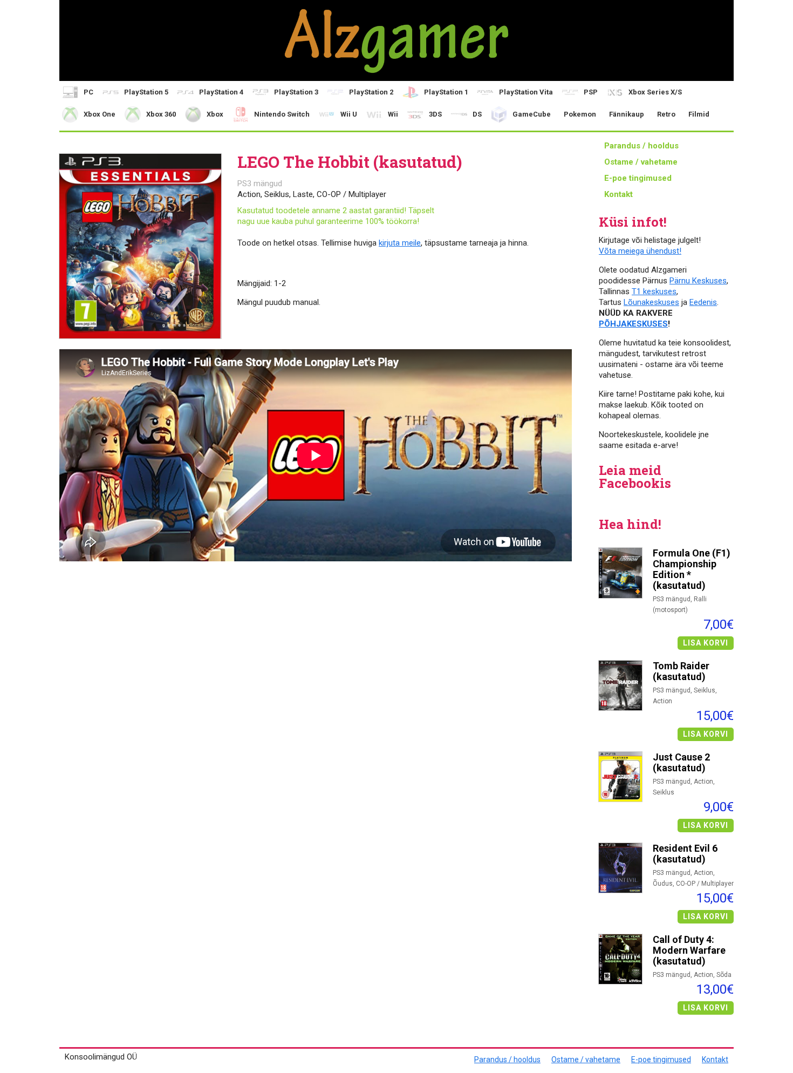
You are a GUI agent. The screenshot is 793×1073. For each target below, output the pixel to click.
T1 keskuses (654, 291)
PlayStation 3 (296, 92)
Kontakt (618, 194)
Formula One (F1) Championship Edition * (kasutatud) (691, 569)
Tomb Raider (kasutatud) (681, 671)
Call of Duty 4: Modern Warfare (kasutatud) (689, 950)
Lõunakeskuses (651, 302)
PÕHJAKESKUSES (633, 324)
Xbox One (99, 114)
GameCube (531, 114)
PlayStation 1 (446, 92)
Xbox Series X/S (655, 92)
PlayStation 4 (221, 92)
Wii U (348, 114)
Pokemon (580, 114)
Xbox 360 (161, 114)
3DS (435, 114)
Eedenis (703, 302)
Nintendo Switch (282, 114)
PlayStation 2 (371, 92)
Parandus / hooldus (641, 146)
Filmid (698, 114)
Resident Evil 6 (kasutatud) (685, 854)
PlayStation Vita (526, 92)
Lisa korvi (705, 643)
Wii (393, 114)
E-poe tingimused (638, 178)
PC (88, 92)
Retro (666, 114)
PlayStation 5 (146, 92)
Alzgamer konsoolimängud (396, 40)
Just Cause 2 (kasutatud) (681, 762)
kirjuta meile (400, 243)
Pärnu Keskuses (698, 281)
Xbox (215, 114)
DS (477, 114)
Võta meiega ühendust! (640, 251)
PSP (591, 92)
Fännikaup (626, 114)
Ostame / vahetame (641, 162)
